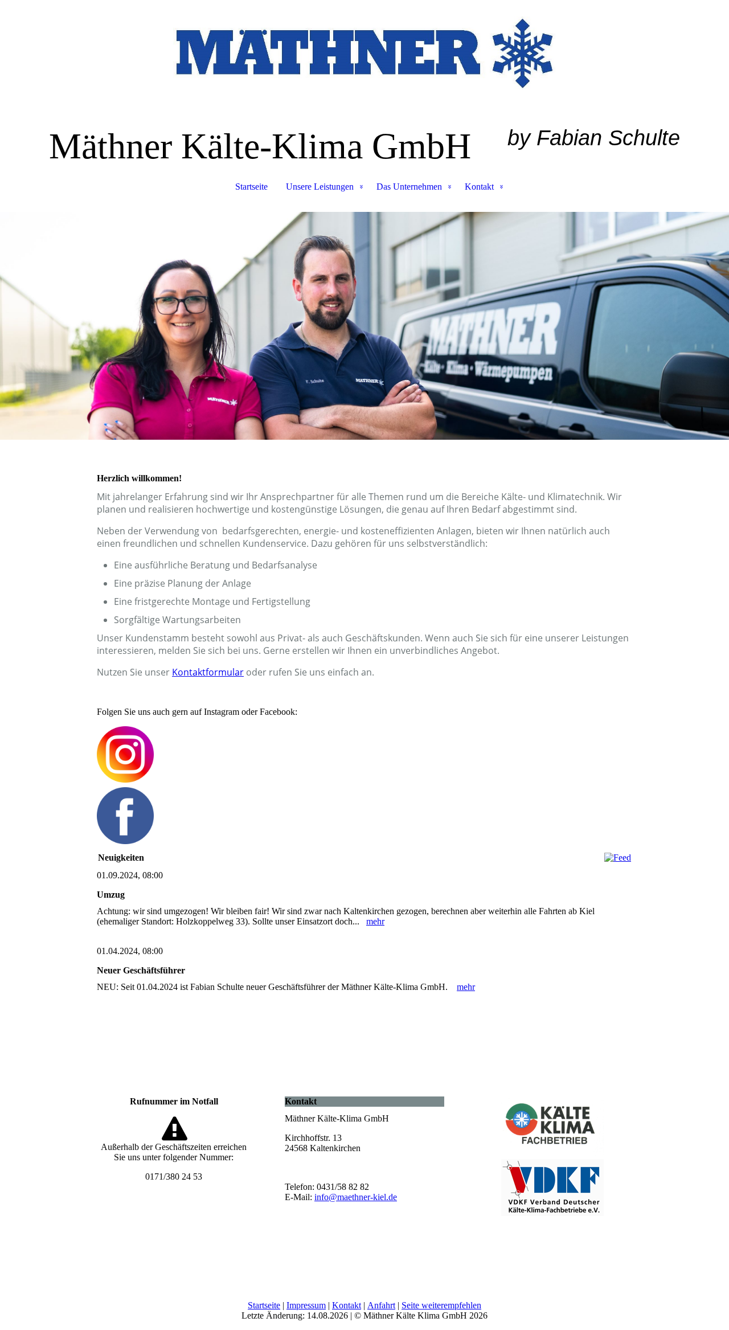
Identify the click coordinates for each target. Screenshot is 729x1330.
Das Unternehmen (409, 186)
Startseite (251, 186)
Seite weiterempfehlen (441, 1305)
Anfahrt (381, 1305)
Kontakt (479, 186)
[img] (364, 57)
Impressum (306, 1305)
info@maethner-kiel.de (355, 1197)
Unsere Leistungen (320, 186)
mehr (375, 921)
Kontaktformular (208, 672)
